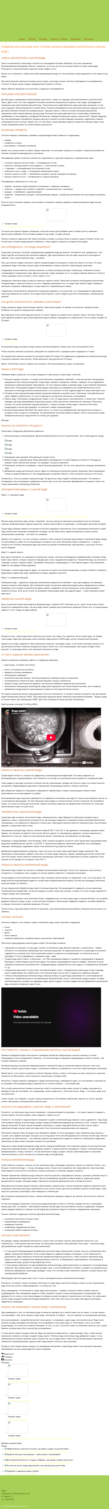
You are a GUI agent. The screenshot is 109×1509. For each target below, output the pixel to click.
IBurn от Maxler (11, 342)
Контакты (88, 39)
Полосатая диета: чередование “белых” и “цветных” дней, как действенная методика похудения (47, 516)
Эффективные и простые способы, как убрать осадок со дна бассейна (35, 1451)
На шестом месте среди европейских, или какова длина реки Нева (34, 1468)
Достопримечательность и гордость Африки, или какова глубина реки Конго (38, 1463)
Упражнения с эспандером (19, 1400)
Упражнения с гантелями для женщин (21, 631)
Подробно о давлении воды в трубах (21, 1474)
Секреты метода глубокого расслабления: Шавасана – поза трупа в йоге (40, 1438)
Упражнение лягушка (17, 1419)
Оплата (32, 39)
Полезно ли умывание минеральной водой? (24, 226)
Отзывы (43, 39)
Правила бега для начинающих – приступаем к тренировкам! (31, 1457)
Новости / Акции (59, 39)
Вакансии (76, 39)
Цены (22, 39)
